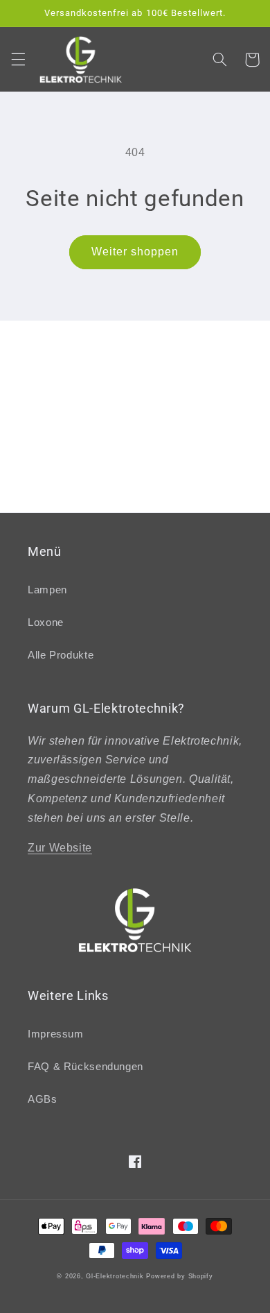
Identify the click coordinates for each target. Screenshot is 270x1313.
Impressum (56, 1034)
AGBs (42, 1099)
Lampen (47, 589)
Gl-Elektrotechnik (115, 1276)
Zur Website (60, 848)
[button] (18, 60)
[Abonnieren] (226, 495)
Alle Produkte (60, 655)
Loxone (46, 622)
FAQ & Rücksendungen (85, 1066)
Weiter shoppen (135, 251)
